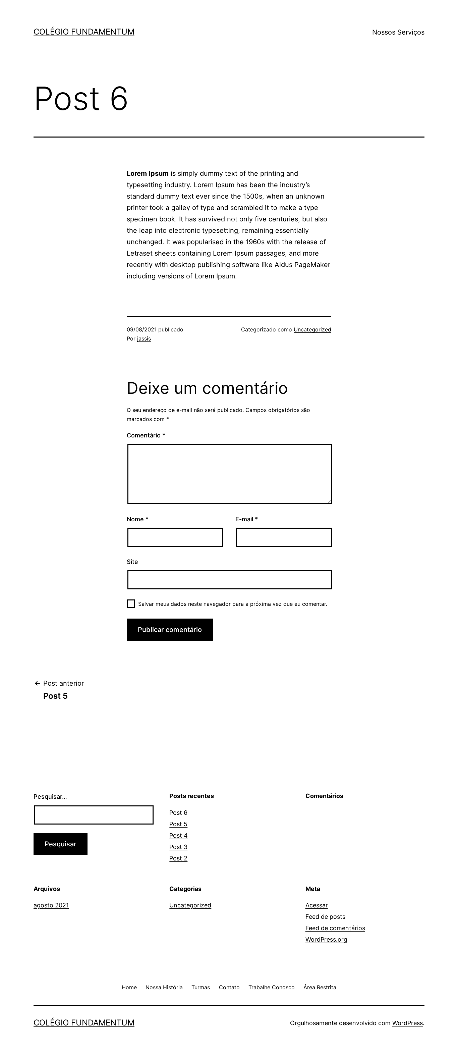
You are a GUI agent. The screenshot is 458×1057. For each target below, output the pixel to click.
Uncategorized (312, 329)
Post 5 (178, 824)
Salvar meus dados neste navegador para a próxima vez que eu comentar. (232, 603)
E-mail (246, 519)
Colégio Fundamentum (84, 32)
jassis (144, 338)
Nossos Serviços (398, 32)
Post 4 (178, 835)
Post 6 (178, 812)
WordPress (407, 1022)
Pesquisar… (50, 796)
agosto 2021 (51, 905)
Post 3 (178, 846)
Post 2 (178, 858)
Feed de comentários (335, 928)
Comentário (146, 435)
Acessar (316, 905)
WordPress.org (326, 939)
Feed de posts (325, 916)
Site (132, 561)
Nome (138, 519)
